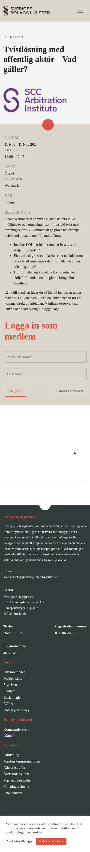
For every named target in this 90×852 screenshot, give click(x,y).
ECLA (8, 704)
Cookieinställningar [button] (19, 841)
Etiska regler (12, 697)
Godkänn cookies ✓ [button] (51, 841)
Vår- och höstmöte (16, 780)
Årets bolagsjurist (16, 774)
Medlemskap (12, 678)
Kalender (16, 37)
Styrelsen (10, 685)
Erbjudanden (12, 793)
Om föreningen (14, 672)
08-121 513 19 (13, 633)
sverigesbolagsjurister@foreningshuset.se (30, 577)
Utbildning (11, 755)
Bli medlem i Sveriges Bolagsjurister (45, 472)
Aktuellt (9, 736)
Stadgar (9, 691)
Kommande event (16, 729)
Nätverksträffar (14, 767)
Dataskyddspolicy (16, 710)
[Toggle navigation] (80, 10)
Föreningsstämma (16, 786)
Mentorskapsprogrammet (21, 761)
